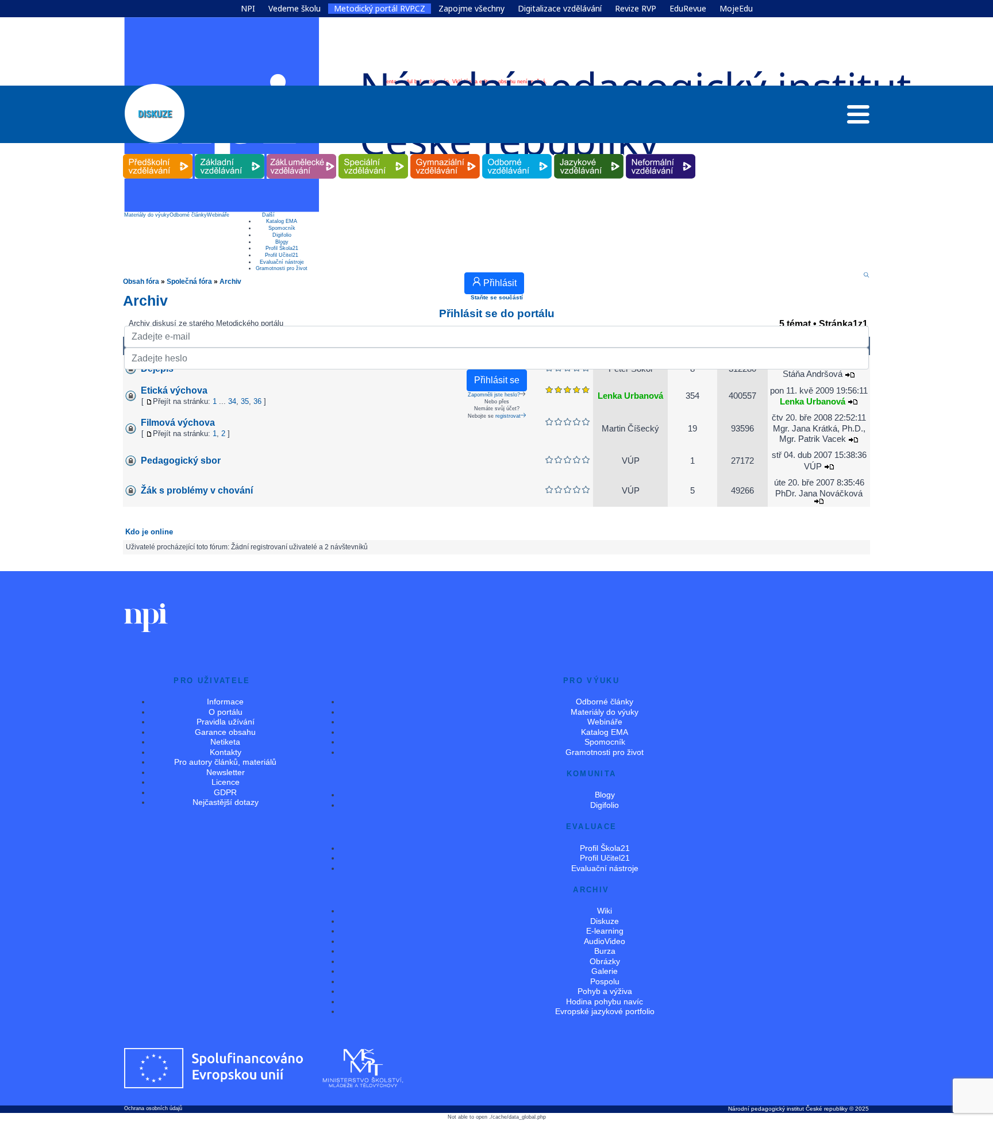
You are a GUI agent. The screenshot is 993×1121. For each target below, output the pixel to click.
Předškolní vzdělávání (157, 154)
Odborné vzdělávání (517, 154)
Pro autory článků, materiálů (225, 761)
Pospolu (604, 981)
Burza (604, 951)
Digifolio (281, 235)
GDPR (225, 792)
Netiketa (225, 741)
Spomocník (281, 228)
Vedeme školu (294, 8)
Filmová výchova (178, 422)
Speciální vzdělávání (374, 154)
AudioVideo (604, 941)
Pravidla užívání (226, 721)
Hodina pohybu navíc (604, 1001)
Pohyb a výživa (605, 991)
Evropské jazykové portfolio (605, 1011)
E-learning (604, 930)
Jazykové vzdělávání (589, 154)
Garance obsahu (225, 732)
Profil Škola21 (281, 248)
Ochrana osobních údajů (153, 1108)
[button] (858, 117)
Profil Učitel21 (281, 255)
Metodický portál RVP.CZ (379, 8)
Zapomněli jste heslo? (494, 395)
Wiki (604, 910)
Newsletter (225, 772)
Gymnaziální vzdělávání (445, 154)
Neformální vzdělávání (661, 154)
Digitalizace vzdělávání (560, 8)
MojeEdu (736, 8)
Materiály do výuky (147, 215)
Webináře (218, 215)
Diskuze (604, 921)
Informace (225, 701)
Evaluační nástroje (282, 262)
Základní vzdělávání (230, 154)
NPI (248, 8)
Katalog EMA (281, 221)
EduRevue (687, 8)
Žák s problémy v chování (197, 490)
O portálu (226, 711)
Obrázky (605, 961)
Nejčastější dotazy (226, 802)
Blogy (281, 242)
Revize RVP (635, 8)
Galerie (604, 971)
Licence (225, 782)
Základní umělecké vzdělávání (301, 154)
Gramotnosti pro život (281, 268)
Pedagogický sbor (181, 460)
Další (268, 215)
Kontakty (225, 752)
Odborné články (188, 215)
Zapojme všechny (471, 8)
